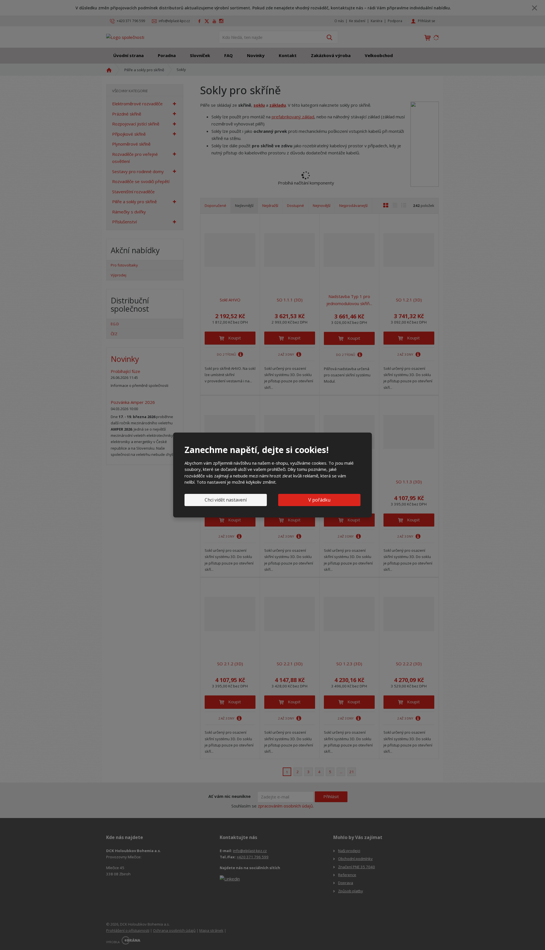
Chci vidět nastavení (226, 500)
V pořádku (319, 500)
